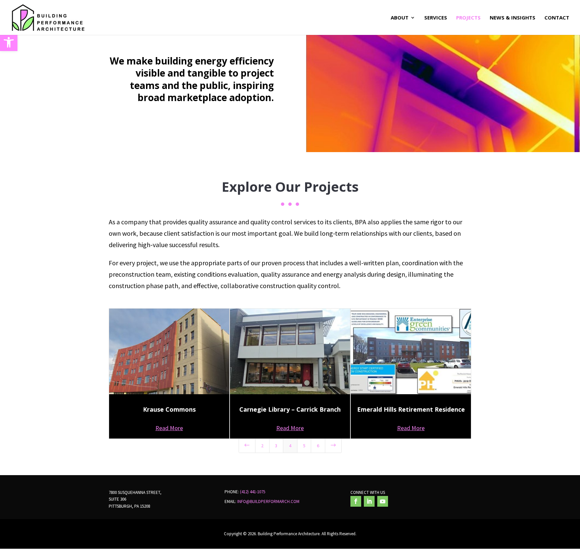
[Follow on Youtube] (382, 501)
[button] (8, 42)
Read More (169, 428)
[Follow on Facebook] (355, 501)
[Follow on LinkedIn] (369, 501)
